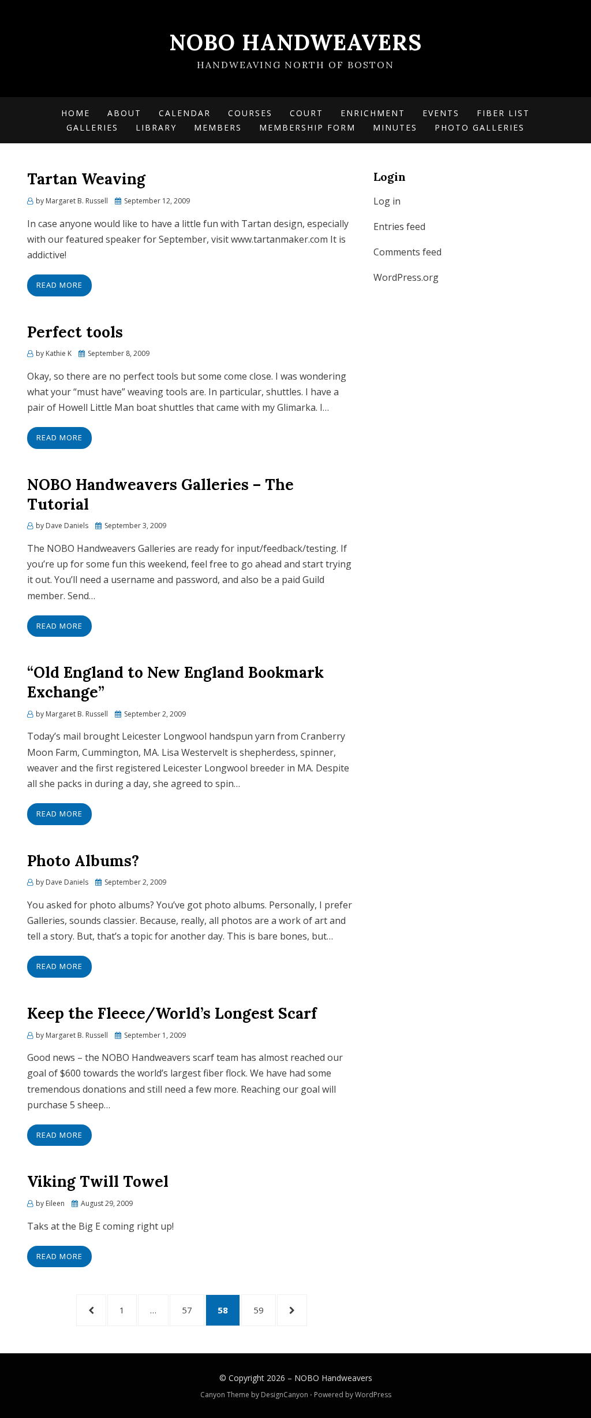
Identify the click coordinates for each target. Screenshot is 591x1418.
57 (193, 1310)
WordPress (373, 1395)
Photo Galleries (480, 127)
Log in (387, 201)
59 (264, 1310)
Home (75, 112)
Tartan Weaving (86, 178)
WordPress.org (406, 277)
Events (440, 112)
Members (218, 127)
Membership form (307, 127)
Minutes (395, 127)
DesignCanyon (284, 1395)
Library (156, 127)
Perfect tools (75, 331)
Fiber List (503, 112)
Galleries (92, 127)
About (124, 112)
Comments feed (407, 252)
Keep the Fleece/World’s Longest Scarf (172, 1013)
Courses (250, 112)
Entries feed (399, 226)
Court (306, 112)
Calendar (185, 112)
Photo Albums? (83, 860)
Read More (59, 285)
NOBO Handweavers (295, 42)
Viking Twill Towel (98, 1181)
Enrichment (373, 112)
